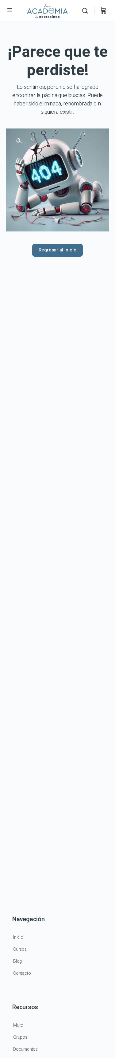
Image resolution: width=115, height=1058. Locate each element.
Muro (18, 1025)
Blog (17, 961)
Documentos (25, 1049)
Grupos (20, 1037)
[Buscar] (86, 11)
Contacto (22, 973)
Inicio (18, 937)
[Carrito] (103, 11)
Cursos (20, 949)
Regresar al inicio (57, 250)
